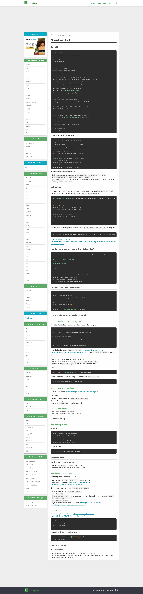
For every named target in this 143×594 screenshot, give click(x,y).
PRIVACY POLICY (99, 590)
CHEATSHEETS (96, 3)
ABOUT (110, 3)
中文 (116, 3)
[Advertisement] (71, 19)
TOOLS (104, 3)
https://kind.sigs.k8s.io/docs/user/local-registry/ (82, 392)
